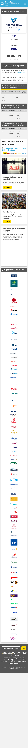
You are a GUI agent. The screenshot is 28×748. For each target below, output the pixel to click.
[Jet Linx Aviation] (14, 469)
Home (4, 652)
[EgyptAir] (14, 411)
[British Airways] (14, 377)
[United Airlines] (14, 612)
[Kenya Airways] (14, 474)
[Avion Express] (14, 369)
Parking (5, 653)
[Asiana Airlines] (14, 357)
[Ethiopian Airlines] (14, 426)
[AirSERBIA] (14, 339)
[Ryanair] (14, 535)
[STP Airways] (14, 562)
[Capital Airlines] (14, 389)
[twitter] (19, 30)
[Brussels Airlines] (14, 380)
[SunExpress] (14, 567)
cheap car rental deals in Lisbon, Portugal (14, 149)
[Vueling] (14, 629)
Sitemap (17, 655)
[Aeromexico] (14, 294)
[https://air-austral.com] (9, 30)
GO (24, 648)
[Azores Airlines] (14, 373)
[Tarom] (14, 591)
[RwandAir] (14, 532)
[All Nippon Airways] (14, 349)
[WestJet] (14, 634)
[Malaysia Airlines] (14, 508)
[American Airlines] (14, 353)
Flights (9, 652)
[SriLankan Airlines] (14, 555)
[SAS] (14, 542)
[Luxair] (14, 503)
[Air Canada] (14, 306)
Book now (7, 221)
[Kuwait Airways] (14, 488)
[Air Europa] (14, 314)
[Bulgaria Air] (14, 384)
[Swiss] (14, 577)
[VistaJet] (14, 619)
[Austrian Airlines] (14, 361)
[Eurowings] (14, 443)
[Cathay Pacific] (14, 393)
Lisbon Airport (12, 3)
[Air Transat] (14, 333)
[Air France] (14, 318)
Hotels (10, 653)
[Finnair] (14, 447)
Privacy (12, 655)
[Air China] (14, 310)
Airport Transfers (22, 652)
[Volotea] (14, 624)
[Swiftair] (14, 572)
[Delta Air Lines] (14, 400)
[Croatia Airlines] (14, 396)
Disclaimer (23, 653)
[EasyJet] (14, 405)
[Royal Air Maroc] (14, 526)
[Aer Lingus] (14, 283)
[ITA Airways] (14, 463)
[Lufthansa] (14, 498)
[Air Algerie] (14, 300)
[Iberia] (14, 455)
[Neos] (14, 512)
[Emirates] (14, 420)
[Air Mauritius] (14, 328)
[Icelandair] (14, 459)
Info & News (16, 653)
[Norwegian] (14, 516)
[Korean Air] (14, 484)
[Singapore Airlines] (14, 549)
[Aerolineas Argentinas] (14, 290)
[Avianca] (14, 365)
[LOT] (14, 493)
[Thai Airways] (14, 595)
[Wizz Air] (14, 638)
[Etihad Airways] (14, 432)
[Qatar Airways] (14, 520)
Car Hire (14, 652)
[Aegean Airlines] (14, 275)
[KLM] (14, 479)
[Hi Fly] (14, 451)
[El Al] (14, 414)
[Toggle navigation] (24, 3)
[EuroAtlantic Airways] (14, 438)
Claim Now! (7, 187)
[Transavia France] (14, 603)
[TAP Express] (14, 586)
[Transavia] (14, 599)
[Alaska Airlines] (14, 345)
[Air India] (14, 324)
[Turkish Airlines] (14, 607)
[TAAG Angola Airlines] (14, 582)
